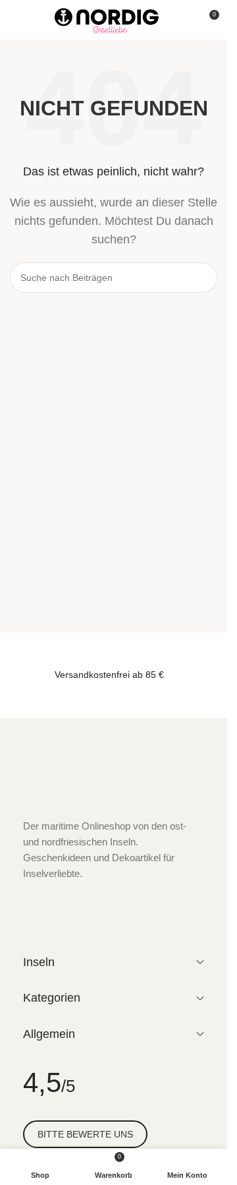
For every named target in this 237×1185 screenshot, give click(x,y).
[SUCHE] (202, 277)
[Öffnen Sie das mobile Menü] (15, 20)
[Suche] (184, 20)
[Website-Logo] (106, 18)
